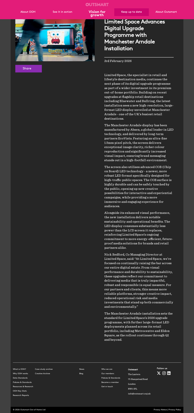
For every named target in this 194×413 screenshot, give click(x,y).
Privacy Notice (160, 410)
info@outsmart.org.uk (139, 394)
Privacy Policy (175, 410)
